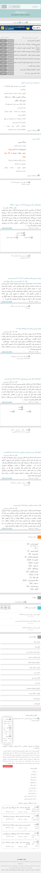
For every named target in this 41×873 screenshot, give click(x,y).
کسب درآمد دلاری (34, 667)
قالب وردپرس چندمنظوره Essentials (31, 627)
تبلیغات (34, 771)
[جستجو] (4, 6)
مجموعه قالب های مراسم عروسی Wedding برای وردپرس (16, 843)
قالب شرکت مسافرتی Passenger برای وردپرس (27, 505)
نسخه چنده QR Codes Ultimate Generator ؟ (27, 58)
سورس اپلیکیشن (34, 571)
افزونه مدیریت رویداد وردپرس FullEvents (29, 614)
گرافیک (36, 589)
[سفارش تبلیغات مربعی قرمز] (12, 237)
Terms (38, 861)
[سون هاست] (17, 22)
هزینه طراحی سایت (34, 657)
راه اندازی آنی (21, 108)
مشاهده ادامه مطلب (7, 227)
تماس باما (33, 777)
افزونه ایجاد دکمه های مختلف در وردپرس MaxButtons (16, 816)
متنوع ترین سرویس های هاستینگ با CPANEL (15, 87)
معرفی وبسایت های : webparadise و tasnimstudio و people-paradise (20, 55)
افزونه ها (36, 562)
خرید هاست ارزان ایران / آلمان (30, 83)
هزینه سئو (37, 641)
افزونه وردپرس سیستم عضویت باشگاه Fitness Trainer (16, 825)
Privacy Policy (33, 861)
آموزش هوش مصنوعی (33, 688)
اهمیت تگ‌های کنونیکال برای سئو (30, 69)
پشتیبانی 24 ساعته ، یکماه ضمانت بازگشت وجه (15, 113)
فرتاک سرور (36, 139)
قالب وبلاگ (35, 577)
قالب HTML (12, 208)
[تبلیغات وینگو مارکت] (20, 602)
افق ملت (37, 647)
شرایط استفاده (32, 793)
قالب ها (5, 208)
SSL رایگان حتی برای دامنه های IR (15, 104)
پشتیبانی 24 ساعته (20, 164)
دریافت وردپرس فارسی (30, 798)
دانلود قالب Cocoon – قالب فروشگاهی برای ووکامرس (16, 833)
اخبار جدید (37, 672)
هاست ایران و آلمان (20, 146)
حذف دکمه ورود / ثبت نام (32, 73)
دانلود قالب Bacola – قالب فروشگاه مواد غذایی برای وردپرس (16, 808)
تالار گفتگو (33, 782)
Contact (22, 861)
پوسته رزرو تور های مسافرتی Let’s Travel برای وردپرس (24, 278)
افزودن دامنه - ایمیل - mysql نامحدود (15, 93)
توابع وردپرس (32, 788)
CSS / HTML (33, 546)
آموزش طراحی (34, 544)
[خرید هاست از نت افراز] (20, 235)
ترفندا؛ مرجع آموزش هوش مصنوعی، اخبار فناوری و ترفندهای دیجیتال (20, 48)
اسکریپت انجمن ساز (34, 40)
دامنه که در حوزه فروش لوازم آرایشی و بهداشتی (25, 62)
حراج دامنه (37, 698)
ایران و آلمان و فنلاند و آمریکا (17, 160)
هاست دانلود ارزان (34, 693)
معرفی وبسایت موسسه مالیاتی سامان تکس (27, 51)
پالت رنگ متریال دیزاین (30, 796)
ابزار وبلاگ (33, 779)
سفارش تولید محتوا (34, 662)
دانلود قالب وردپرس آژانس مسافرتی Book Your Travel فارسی (22, 452)
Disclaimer (20, 863)
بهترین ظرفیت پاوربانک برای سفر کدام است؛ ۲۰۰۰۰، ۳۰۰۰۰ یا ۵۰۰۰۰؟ (20, 45)
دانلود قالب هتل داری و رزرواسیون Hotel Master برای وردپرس (22, 379)
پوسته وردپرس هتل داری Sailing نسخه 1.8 (28, 328)
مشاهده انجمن (4, 37)
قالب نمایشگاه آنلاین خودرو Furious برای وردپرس (27, 621)
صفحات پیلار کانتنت (34, 66)
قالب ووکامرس (7, 281)
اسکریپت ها (35, 559)
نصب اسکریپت (32, 790)
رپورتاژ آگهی (35, 568)
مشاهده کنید (7, 766)
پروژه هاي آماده (34, 586)
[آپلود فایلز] (24, 22)
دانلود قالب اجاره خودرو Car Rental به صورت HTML (25, 205)
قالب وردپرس (17, 281)
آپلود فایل (37, 703)
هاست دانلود (5, 869)
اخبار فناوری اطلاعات (33, 557)
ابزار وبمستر (35, 554)
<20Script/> (20, 12)
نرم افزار (36, 583)
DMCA (26, 861)
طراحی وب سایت (35, 869)
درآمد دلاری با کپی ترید (33, 652)
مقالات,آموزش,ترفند (33, 580)
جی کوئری (35, 565)
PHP (35, 548)
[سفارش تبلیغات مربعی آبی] (28, 237)
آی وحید (28, 869)
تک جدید (37, 683)
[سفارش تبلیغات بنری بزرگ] (20, 233)
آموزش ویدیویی (34, 551)
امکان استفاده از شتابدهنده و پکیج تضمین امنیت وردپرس (15, 120)
